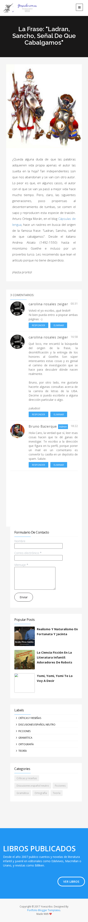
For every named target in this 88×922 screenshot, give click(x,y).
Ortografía (26, 744)
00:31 (74, 303)
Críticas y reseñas (29, 718)
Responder (38, 325)
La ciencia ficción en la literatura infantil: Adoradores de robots (54, 657)
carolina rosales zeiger (48, 304)
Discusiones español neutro (36, 724)
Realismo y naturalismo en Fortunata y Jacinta (57, 631)
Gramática (25, 737)
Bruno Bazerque (43, 426)
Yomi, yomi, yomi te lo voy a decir (55, 678)
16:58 (74, 337)
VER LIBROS (71, 881)
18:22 (74, 426)
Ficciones (24, 731)
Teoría (22, 751)
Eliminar (59, 325)
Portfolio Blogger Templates (43, 910)
